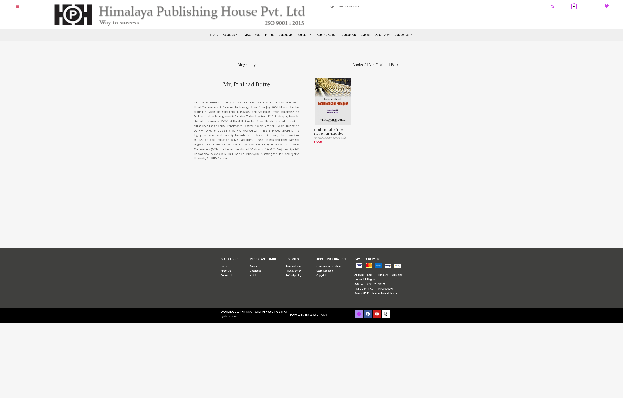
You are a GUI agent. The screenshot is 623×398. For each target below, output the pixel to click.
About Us (229, 34)
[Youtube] (377, 314)
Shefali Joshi (339, 137)
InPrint (269, 34)
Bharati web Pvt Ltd (316, 314)
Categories (401, 34)
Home (214, 34)
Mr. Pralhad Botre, (323, 137)
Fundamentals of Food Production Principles (329, 131)
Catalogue (285, 34)
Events (365, 34)
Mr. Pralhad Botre (246, 84)
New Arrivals (252, 34)
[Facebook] (368, 314)
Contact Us (348, 34)
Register (302, 34)
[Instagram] (359, 314)
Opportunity (382, 34)
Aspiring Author (326, 34)
